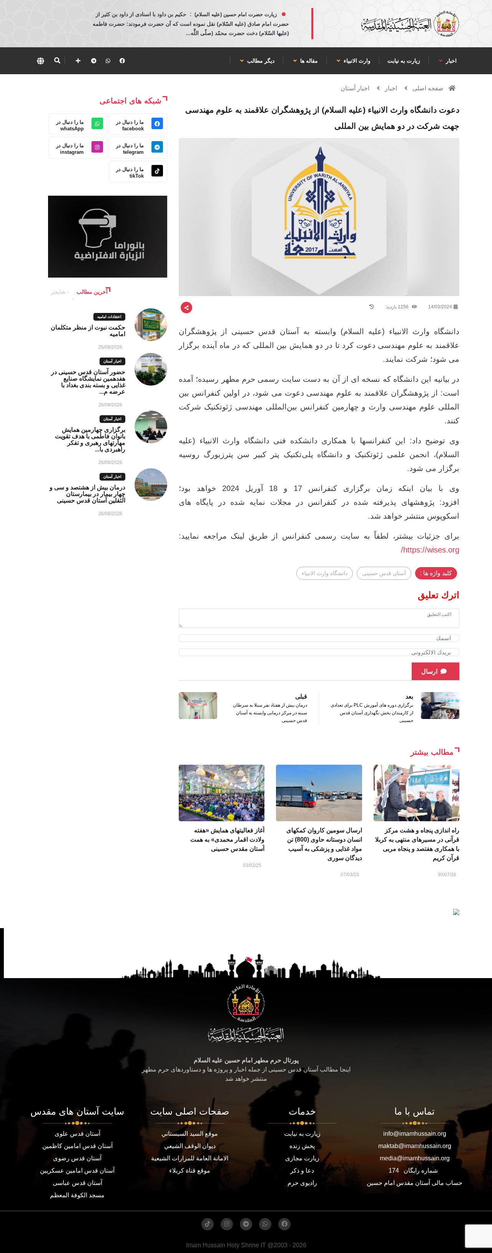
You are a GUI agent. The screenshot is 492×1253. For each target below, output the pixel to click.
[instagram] (227, 1224)
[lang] (40, 61)
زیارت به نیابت (403, 61)
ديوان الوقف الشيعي (190, 1146)
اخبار (450, 61)
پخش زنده (302, 1146)
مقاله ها (308, 61)
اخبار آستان (355, 88)
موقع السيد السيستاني (189, 1133)
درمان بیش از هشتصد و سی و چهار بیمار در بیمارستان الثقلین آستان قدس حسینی (87, 494)
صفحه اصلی (428, 88)
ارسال (429, 671)
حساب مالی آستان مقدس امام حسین (414, 1183)
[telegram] (93, 61)
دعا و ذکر (302, 1170)
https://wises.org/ (430, 550)
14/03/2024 (440, 307)
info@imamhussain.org (414, 1133)
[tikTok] (207, 1224)
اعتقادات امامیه (109, 316)
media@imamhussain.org (415, 1158)
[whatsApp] (108, 61)
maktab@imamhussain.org (414, 1146)
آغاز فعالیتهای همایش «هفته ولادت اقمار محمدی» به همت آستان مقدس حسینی (227, 839)
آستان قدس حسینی (384, 573)
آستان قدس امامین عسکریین (77, 1170)
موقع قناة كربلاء (189, 1170)
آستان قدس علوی (77, 1133)
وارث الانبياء (356, 61)
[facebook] (122, 61)
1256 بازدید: (397, 307)
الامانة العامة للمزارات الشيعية (189, 1158)
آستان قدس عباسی (77, 1183)
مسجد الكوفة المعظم (77, 1195)
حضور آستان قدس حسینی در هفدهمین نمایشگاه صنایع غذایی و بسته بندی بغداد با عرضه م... (88, 382)
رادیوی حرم (302, 1183)
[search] (57, 61)
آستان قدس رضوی (77, 1158)
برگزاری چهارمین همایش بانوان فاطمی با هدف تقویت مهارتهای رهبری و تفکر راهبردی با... (90, 439)
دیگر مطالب (260, 61)
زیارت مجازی (302, 1158)
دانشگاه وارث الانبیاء (324, 573)
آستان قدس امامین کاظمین (77, 1146)
